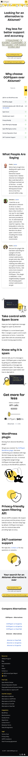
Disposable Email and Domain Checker (12, 687)
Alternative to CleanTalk (8, 706)
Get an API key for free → (14, 54)
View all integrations (7, 727)
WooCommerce (6, 715)
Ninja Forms (5, 720)
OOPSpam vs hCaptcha (14, 624)
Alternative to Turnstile (8, 704)
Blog (3, 661)
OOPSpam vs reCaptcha (14, 626)
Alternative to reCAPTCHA (9, 699)
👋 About (4, 676)
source (15, 164)
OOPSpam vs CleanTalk (14, 629)
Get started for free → (14, 588)
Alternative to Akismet (8, 696)
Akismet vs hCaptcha (14, 645)
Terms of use (5, 734)
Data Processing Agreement (9, 741)
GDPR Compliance (7, 739)
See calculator (6, 108)
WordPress (5, 713)
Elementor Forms (6, 725)
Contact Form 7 (6, 722)
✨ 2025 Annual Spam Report (10, 673)
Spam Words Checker (7, 682)
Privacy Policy (5, 736)
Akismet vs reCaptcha (14, 643)
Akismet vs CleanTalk (14, 640)
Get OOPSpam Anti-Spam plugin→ (14, 62)
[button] (26, 1)
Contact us (14, 548)
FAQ (3, 666)
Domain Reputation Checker (9, 685)
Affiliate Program (6, 658)
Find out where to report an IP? (10, 690)
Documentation (6, 663)
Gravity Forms (5, 717)
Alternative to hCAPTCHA (8, 701)
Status (3, 668)
